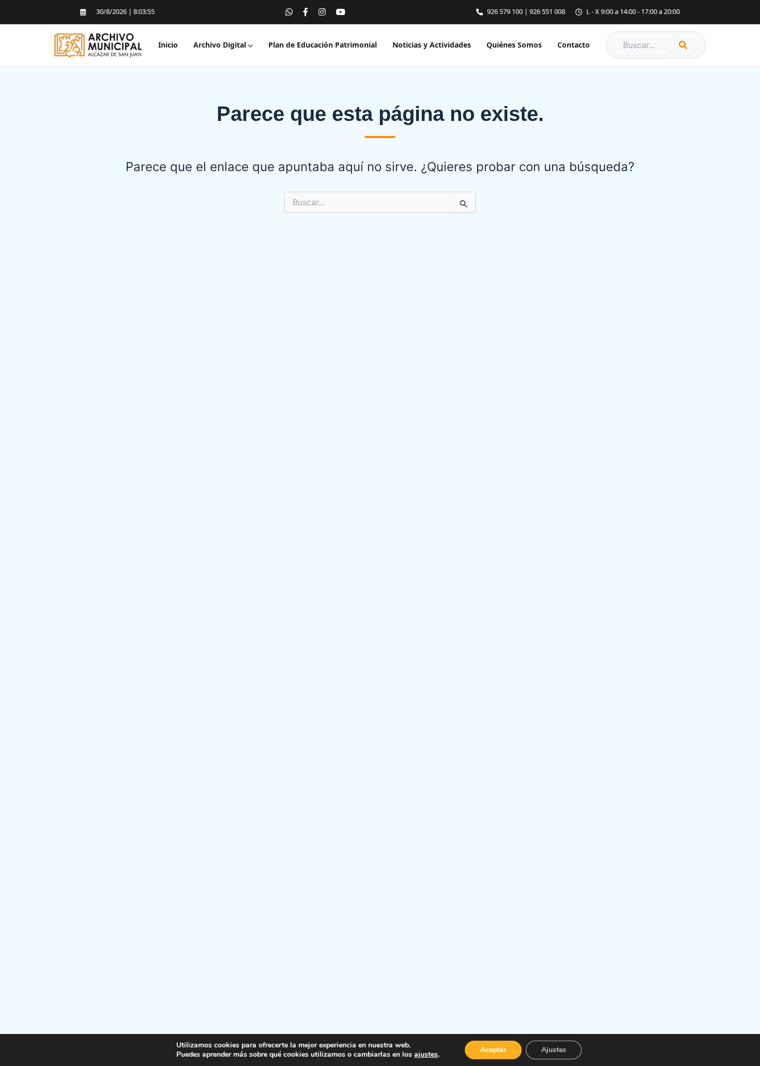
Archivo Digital (220, 45)
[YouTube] (340, 12)
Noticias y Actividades (431, 45)
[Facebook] (305, 12)
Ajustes (553, 1050)
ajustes (426, 1054)
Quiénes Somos (514, 45)
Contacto (573, 45)
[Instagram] (322, 12)
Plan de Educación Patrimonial (322, 45)
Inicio (168, 45)
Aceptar (493, 1050)
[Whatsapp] (289, 12)
